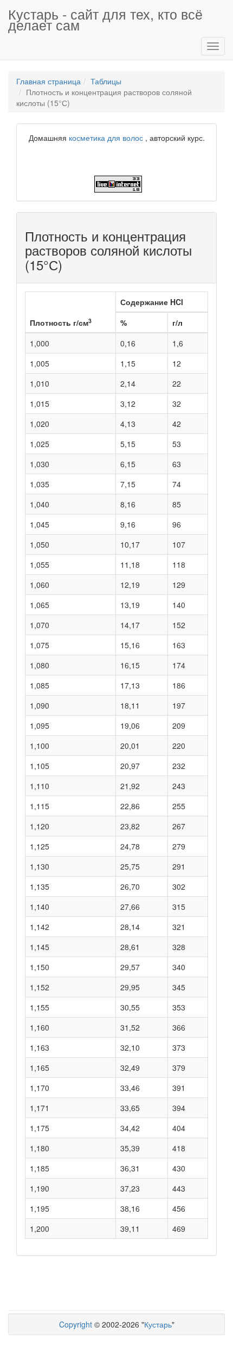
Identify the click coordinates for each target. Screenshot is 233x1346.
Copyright (75, 1324)
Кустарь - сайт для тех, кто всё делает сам (105, 18)
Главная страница (48, 81)
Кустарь (158, 1324)
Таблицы (105, 81)
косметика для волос (106, 137)
